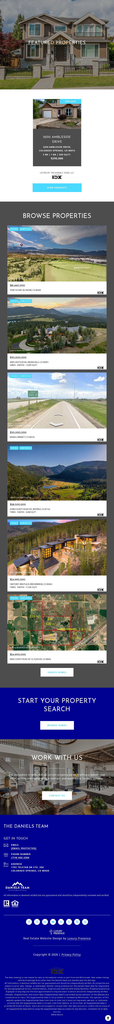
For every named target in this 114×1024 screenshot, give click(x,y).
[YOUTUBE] (53, 922)
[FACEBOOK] (29, 922)
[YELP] (69, 922)
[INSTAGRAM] (37, 922)
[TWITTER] (61, 922)
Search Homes (57, 672)
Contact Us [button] (57, 795)
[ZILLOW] (85, 922)
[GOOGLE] (77, 922)
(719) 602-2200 (20, 857)
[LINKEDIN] (45, 922)
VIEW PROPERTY (57, 187)
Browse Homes (57, 725)
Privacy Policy (71, 954)
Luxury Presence (79, 938)
